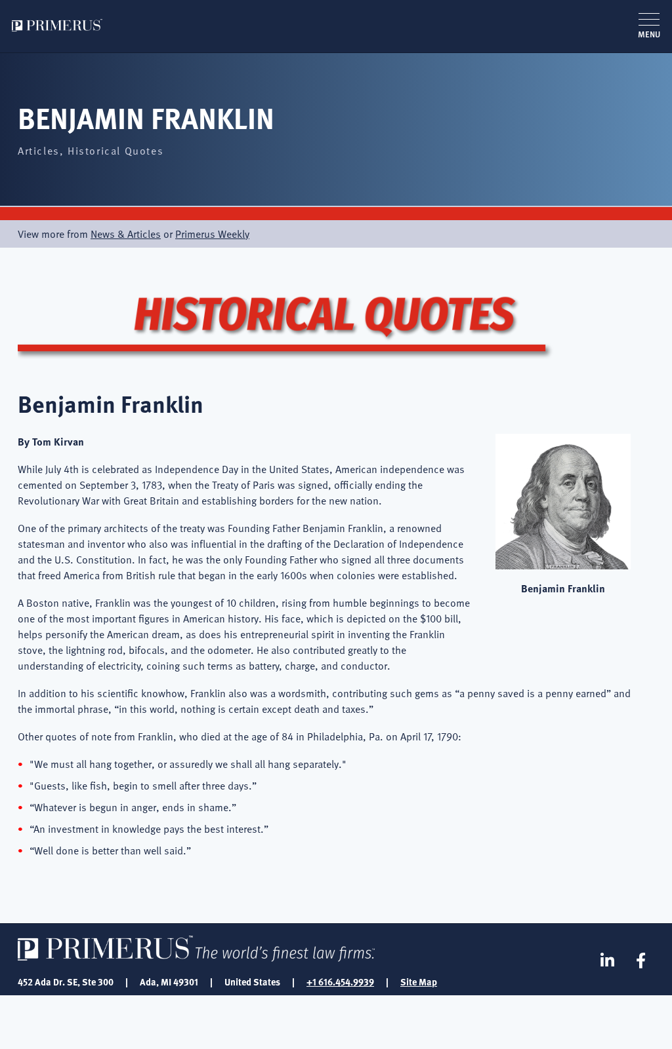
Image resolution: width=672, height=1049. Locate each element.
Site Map (418, 981)
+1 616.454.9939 (340, 981)
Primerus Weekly (212, 234)
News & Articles (126, 234)
